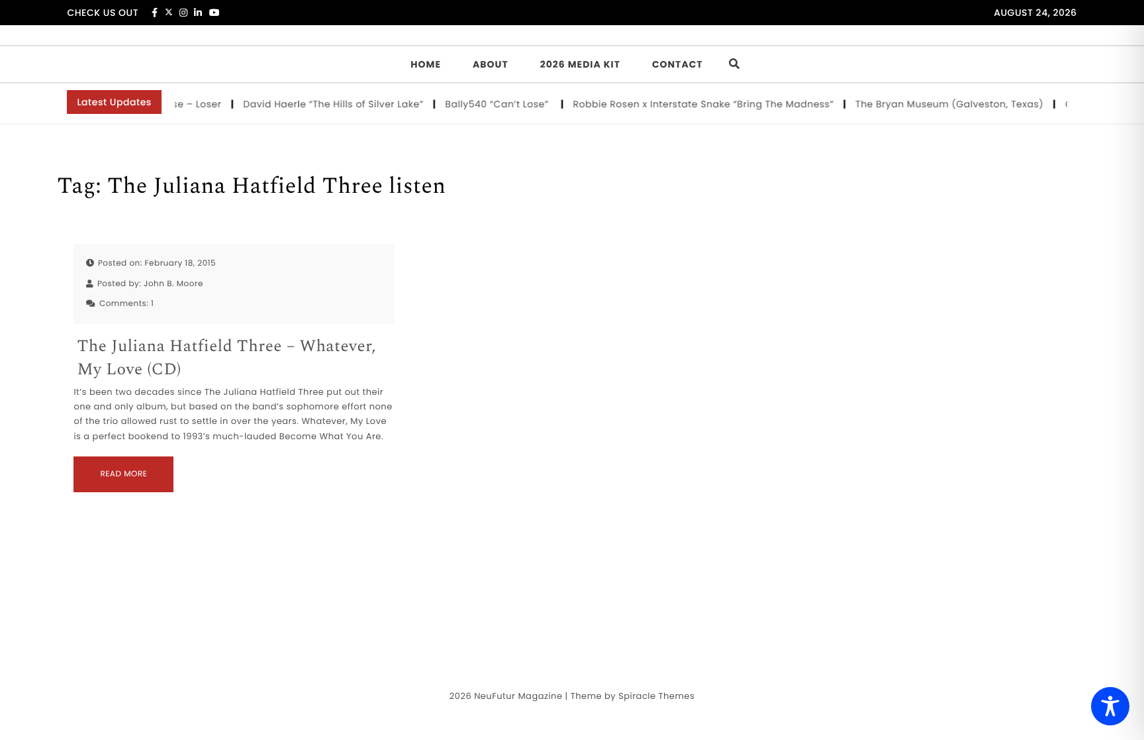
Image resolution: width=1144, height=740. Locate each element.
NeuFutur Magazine (518, 696)
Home (425, 64)
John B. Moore (173, 284)
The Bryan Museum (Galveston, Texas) (945, 104)
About (490, 64)
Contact (677, 64)
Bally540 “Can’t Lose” (493, 104)
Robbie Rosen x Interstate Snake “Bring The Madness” (699, 104)
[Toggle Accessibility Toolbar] (1110, 706)
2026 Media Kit (580, 64)
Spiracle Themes (656, 696)
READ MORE (123, 474)
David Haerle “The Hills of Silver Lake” (328, 104)
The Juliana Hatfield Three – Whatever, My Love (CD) (226, 358)
